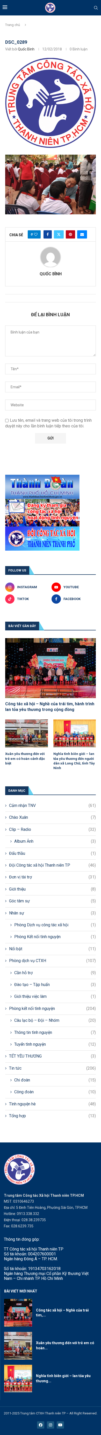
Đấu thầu (52, 853)
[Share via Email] (82, 234)
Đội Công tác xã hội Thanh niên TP (52, 865)
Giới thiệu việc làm (55, 996)
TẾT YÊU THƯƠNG (52, 1056)
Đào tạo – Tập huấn (55, 984)
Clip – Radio (52, 829)
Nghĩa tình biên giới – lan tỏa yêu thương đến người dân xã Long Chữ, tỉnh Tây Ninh (74, 761)
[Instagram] (50, 1425)
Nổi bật (52, 948)
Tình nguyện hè (52, 1104)
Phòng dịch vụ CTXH (52, 960)
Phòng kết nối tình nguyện (52, 1008)
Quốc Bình (26, 49)
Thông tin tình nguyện (55, 1032)
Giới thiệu (52, 889)
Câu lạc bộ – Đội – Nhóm (55, 1020)
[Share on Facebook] (48, 234)
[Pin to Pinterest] (70, 234)
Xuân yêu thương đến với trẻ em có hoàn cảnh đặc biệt (25, 758)
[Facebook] (40, 1425)
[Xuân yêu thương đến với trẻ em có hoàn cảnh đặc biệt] (26, 733)
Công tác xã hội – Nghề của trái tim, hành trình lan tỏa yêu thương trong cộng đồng (49, 706)
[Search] (95, 8)
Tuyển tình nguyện (55, 1044)
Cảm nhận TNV (52, 805)
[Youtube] (60, 1425)
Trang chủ (12, 25)
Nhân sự (52, 913)
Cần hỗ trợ (55, 972)
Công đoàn (55, 1091)
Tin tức (52, 1068)
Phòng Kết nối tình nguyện (55, 936)
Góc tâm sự (52, 901)
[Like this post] (36, 234)
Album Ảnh (55, 841)
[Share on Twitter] (59, 234)
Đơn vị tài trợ (52, 877)
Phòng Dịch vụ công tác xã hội (55, 924)
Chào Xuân (52, 817)
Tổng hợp (52, 1115)
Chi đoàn (55, 1080)
